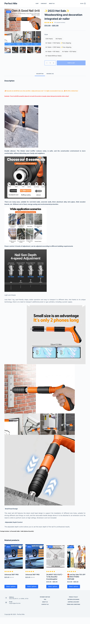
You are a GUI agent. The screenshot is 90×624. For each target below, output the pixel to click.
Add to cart (71, 63)
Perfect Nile (10, 3)
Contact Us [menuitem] (45, 604)
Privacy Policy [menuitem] (73, 597)
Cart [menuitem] (37, 3)
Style (46, 34)
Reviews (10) (50, 73)
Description (39, 73)
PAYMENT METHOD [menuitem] (45, 597)
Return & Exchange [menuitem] (73, 599)
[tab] (40, 74)
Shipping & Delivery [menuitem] (73, 602)
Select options (10, 586)
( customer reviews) (59, 22)
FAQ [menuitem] (45, 599)
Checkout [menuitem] (44, 3)
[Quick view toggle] (20, 547)
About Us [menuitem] (51, 3)
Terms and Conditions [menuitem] (73, 604)
